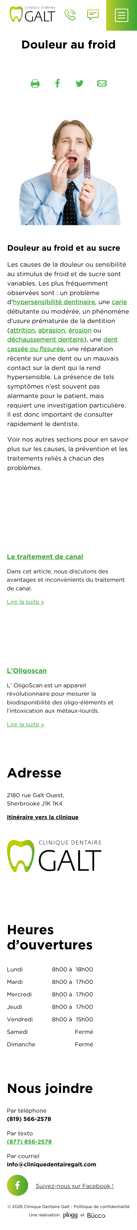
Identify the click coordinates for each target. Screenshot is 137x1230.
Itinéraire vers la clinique (42, 817)
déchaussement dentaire (45, 339)
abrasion (51, 330)
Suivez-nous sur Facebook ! (75, 1186)
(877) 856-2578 (29, 1141)
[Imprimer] (35, 83)
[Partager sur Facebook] (57, 83)
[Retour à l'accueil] (34, 13)
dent (110, 339)
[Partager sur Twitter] (79, 83)
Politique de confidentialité (102, 1207)
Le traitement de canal (45, 556)
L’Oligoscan (27, 670)
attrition (22, 330)
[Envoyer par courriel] (102, 83)
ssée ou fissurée (39, 349)
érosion (79, 330)
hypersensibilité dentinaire (54, 302)
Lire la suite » (25, 601)
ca (10, 349)
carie (119, 302)
